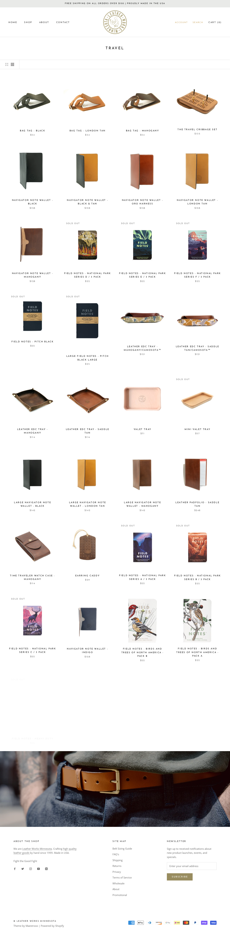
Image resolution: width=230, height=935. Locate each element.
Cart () (215, 22)
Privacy (116, 871)
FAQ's (115, 854)
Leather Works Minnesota (37, 848)
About (115, 889)
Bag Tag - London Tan (88, 131)
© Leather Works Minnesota (34, 921)
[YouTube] (38, 869)
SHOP (28, 22)
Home (12, 22)
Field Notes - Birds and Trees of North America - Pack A (197, 652)
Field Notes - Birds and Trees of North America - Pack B (142, 652)
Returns (116, 866)
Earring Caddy (87, 576)
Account (181, 23)
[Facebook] (14, 869)
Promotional (119, 895)
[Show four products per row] (12, 64)
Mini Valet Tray (197, 429)
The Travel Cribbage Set (197, 130)
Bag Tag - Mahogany (142, 131)
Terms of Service (122, 877)
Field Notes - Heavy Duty (32, 735)
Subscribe (180, 877)
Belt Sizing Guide (122, 848)
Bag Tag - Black (32, 131)
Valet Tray (142, 429)
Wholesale (118, 883)
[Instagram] (30, 869)
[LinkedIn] (46, 869)
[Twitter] (22, 869)
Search (198, 23)
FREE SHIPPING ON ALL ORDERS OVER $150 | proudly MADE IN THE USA (115, 4)
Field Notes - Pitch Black (32, 342)
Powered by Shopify (52, 925)
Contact (63, 22)
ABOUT (44, 22)
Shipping (117, 860)
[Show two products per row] (6, 64)
